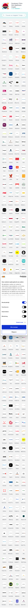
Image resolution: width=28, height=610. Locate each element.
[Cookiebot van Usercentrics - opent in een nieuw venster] (20, 277)
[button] (4, 24)
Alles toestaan (14, 327)
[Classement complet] (8, 3)
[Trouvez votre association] (3, 8)
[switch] (24, 307)
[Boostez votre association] (8, 8)
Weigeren (14, 332)
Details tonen (19, 322)
